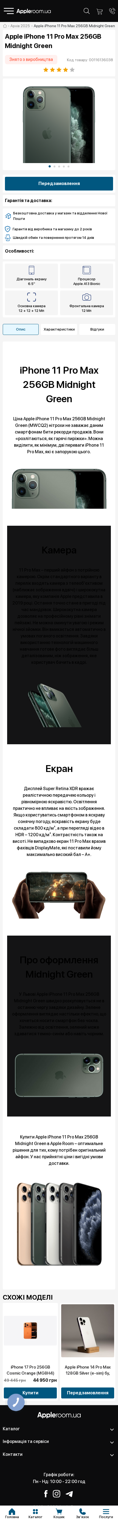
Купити (30, 1392)
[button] (49, 166)
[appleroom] (5, 26)
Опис (21, 329)
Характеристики (59, 329)
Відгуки (97, 329)
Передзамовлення (59, 183)
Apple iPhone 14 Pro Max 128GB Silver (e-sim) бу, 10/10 (88, 1373)
